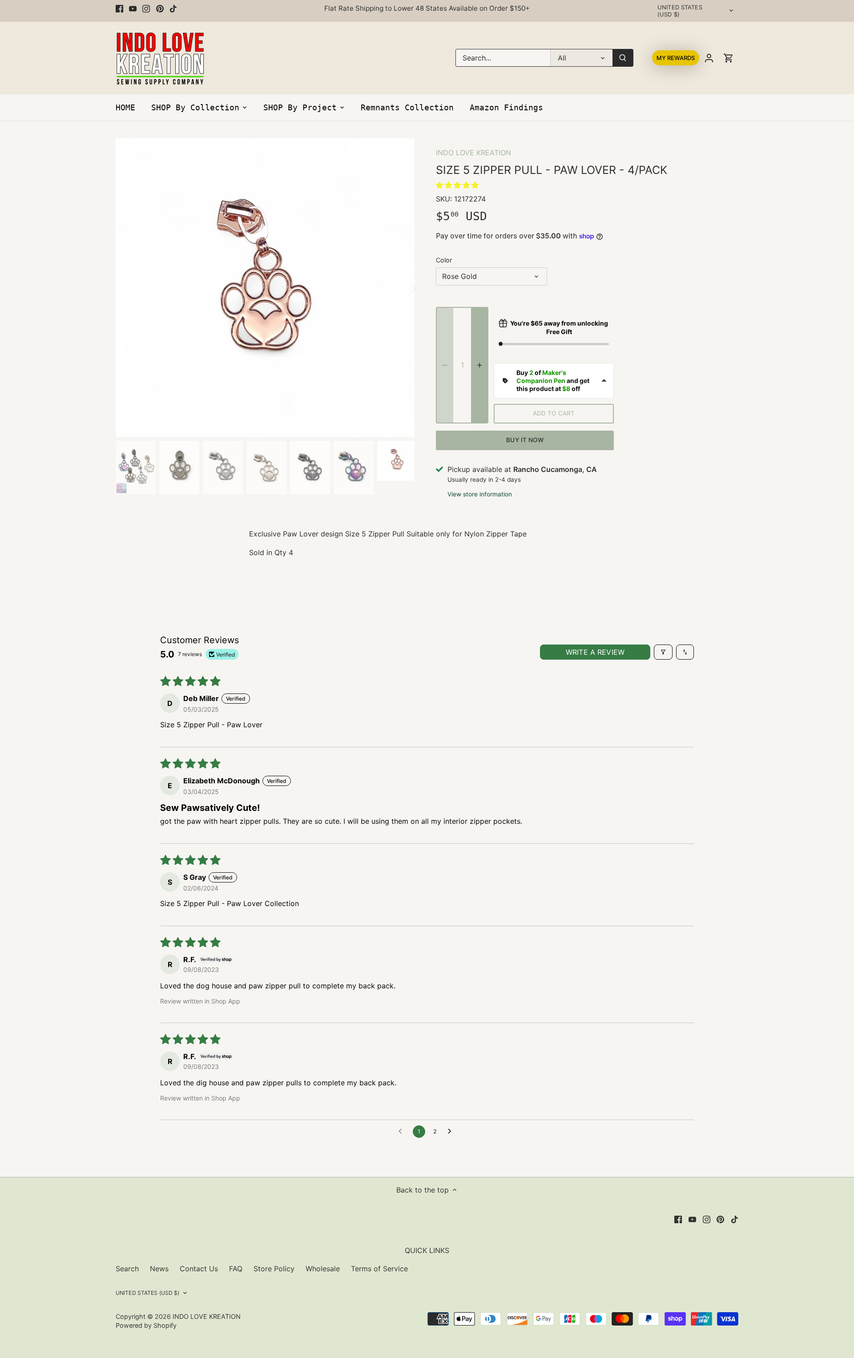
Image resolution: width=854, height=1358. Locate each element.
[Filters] (663, 652)
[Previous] (129, 287)
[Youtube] (133, 8)
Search (127, 1268)
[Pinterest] (160, 8)
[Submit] (622, 57)
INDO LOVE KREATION (473, 152)
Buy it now (524, 439)
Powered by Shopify (146, 1325)
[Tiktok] (173, 8)
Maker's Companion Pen (541, 376)
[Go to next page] (452, 1131)
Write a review (595, 652)
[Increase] (479, 365)
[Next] (401, 287)
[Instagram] (146, 8)
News (159, 1268)
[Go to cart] (728, 58)
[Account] (709, 58)
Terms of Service (379, 1268)
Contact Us (199, 1268)
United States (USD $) (679, 11)
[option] (265, 287)
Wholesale (323, 1268)
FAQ (235, 1268)
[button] (457, 185)
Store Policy (274, 1268)
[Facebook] (119, 8)
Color (444, 260)
